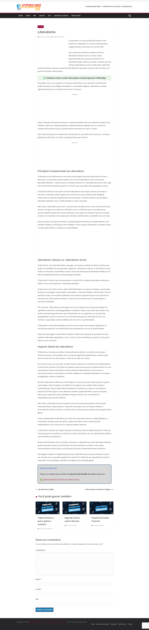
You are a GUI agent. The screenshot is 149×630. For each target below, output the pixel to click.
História (40, 26)
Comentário (41, 550)
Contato (130, 624)
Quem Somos (122, 624)
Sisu (49, 16)
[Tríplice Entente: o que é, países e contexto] (47, 503)
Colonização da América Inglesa (98, 489)
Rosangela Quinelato (58, 37)
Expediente (114, 624)
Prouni (42, 16)
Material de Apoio (61, 16)
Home (20, 16)
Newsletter (75, 16)
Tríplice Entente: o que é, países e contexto (46, 521)
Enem (28, 16)
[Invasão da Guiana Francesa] (101, 503)
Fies (34, 16)
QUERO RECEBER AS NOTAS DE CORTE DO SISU (60, 479)
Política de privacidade (102, 624)
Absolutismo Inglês (46, 489)
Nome (39, 579)
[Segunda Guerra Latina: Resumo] (74, 503)
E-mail (39, 589)
